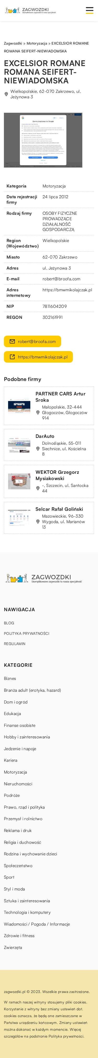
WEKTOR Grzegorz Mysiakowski (57, 475)
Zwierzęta (13, 947)
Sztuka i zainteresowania (27, 900)
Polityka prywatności (26, 633)
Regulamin (15, 643)
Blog (9, 623)
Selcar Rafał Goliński (59, 509)
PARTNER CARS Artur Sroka (60, 396)
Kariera (11, 760)
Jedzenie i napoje (20, 748)
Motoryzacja (54, 186)
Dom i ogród (15, 702)
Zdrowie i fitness (19, 935)
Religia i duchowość (22, 842)
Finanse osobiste (19, 725)
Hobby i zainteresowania (27, 736)
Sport (9, 877)
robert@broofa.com (61, 278)
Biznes (10, 678)
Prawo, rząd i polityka (24, 807)
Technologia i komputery (27, 912)
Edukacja (12, 713)
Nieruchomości (18, 783)
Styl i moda (14, 888)
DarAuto (45, 436)
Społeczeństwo (18, 865)
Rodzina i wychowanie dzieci (30, 853)
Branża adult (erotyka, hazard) (32, 690)
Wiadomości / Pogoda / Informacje (37, 924)
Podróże (12, 795)
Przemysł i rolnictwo (23, 818)
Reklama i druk (18, 830)
